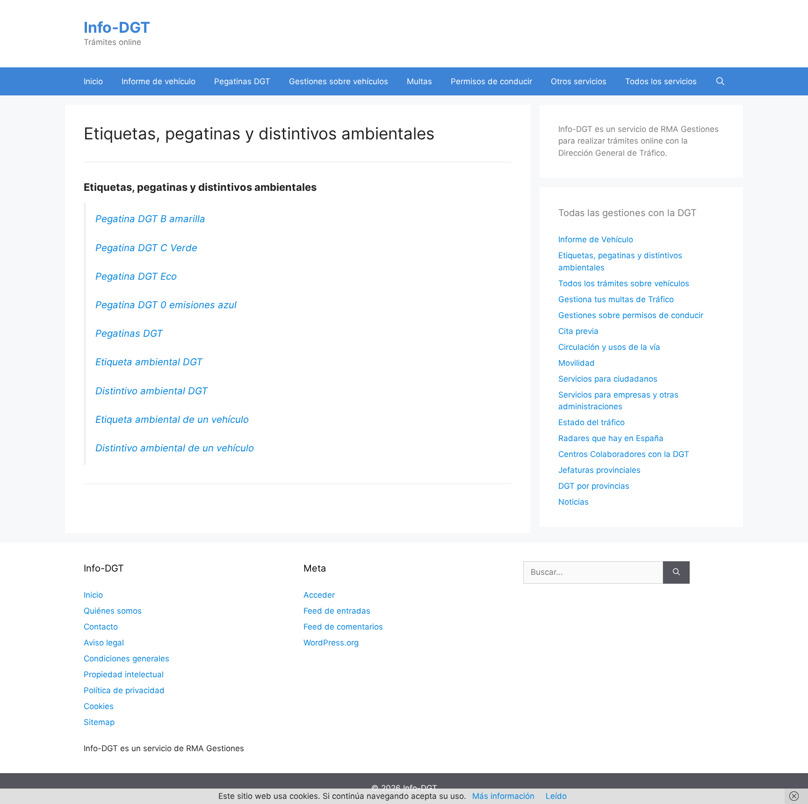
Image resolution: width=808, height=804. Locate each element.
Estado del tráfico (591, 422)
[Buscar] (676, 572)
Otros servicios (578, 81)
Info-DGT (117, 27)
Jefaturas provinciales (599, 470)
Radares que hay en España (611, 438)
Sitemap (99, 722)
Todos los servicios (661, 81)
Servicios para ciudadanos (607, 379)
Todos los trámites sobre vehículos (623, 283)
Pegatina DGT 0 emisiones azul (166, 305)
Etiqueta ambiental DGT (148, 362)
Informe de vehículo (158, 81)
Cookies (99, 706)
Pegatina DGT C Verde (146, 248)
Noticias (573, 502)
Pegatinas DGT (242, 81)
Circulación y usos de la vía (609, 347)
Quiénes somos (113, 611)
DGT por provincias (593, 486)
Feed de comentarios (343, 626)
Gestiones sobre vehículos (338, 81)
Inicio (93, 81)
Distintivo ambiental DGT (151, 391)
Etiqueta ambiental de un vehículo (172, 419)
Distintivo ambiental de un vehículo (174, 448)
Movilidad (576, 363)
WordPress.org (331, 642)
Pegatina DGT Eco (136, 276)
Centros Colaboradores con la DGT (623, 454)
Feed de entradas (336, 611)
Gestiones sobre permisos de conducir (630, 315)
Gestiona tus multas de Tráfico (616, 299)
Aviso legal (104, 642)
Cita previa (578, 331)
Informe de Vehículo (595, 239)
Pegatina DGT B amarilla (150, 219)
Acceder (319, 595)
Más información (503, 796)
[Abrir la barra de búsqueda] (720, 81)
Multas (419, 81)
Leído (556, 796)
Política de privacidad (124, 690)
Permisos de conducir (491, 81)
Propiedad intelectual (124, 674)
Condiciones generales (126, 658)
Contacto (101, 626)
